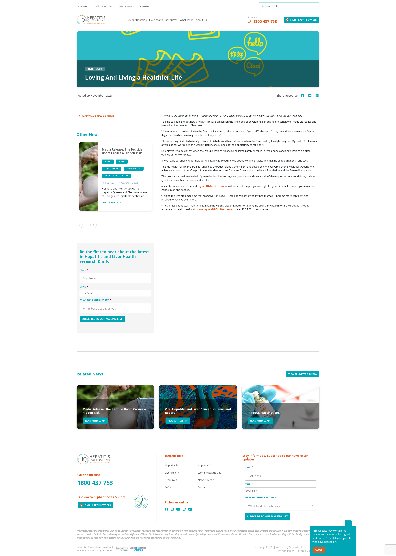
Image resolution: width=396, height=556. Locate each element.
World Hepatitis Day (103, 6)
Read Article (110, 202)
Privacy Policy (286, 550)
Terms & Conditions (307, 550)
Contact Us (144, 6)
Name (84, 270)
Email (84, 287)
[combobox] (115, 308)
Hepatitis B (171, 465)
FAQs (168, 487)
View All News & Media (302, 373)
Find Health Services (303, 19)
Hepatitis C (204, 465)
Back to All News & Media (98, 116)
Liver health (156, 20)
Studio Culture (297, 547)
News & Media (125, 6)
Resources (171, 20)
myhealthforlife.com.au (213, 186)
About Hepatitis (137, 20)
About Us (201, 20)
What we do (187, 20)
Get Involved (82, 6)
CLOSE (319, 549)
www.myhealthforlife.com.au (214, 209)
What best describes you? (95, 300)
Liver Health (172, 472)
